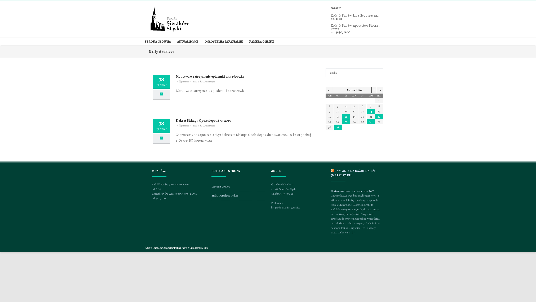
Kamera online (261, 41)
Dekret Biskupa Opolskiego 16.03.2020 (203, 120)
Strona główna (157, 41)
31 (338, 127)
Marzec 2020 (354, 90)
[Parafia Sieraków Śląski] (170, 31)
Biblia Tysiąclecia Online (224, 195)
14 (371, 111)
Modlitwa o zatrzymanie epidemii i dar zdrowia (210, 76)
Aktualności (187, 41)
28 (370, 122)
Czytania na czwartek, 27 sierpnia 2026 (352, 191)
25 (346, 122)
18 (346, 117)
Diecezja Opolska (220, 186)
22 (379, 117)
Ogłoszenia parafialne (224, 41)
